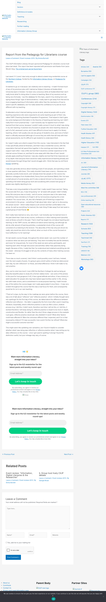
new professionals (88, 196)
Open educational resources (90, 206)
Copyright (86, 103)
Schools (86, 229)
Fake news (86, 125)
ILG (95, 147)
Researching (21, 21)
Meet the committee (90, 188)
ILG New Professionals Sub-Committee (90, 152)
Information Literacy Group (27, 31)
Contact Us (7, 588)
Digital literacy (89, 112)
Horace (8, 164)
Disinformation (87, 116)
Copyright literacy (88, 107)
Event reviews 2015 (27, 58)
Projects (85, 211)
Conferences (89, 99)
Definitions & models (25, 12)
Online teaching (87, 200)
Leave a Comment (12, 58)
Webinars (85, 255)
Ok (53, 599)
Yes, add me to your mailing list (18, 543)
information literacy (91, 158)
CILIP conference (88, 89)
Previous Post (8, 454)
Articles (85, 67)
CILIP (85, 85)
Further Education (89, 129)
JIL (83, 162)
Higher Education (90, 142)
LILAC (86, 178)
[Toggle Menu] (99, 7)
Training (86, 247)
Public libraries (88, 215)
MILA (84, 192)
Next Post (68, 454)
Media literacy (88, 183)
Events (85, 120)
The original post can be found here (29, 69)
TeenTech (85, 242)
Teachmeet (86, 238)
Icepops (85, 147)
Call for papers (88, 76)
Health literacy (87, 138)
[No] (103, 596)
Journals (85, 174)
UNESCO (85, 251)
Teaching (20, 17)
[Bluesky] (81, 268)
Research (87, 224)
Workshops (87, 259)
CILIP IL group (90, 93)
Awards (97, 67)
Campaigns (86, 80)
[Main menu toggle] (102, 37)
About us (6, 583)
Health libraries (88, 133)
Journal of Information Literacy (89, 168)
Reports (85, 219)
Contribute (7, 585)
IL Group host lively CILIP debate (51, 474)
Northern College (15, 79)
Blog (19, 2)
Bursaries (86, 71)
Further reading (23, 26)
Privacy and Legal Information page (16, 591)
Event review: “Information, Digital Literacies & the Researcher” (19, 475)
